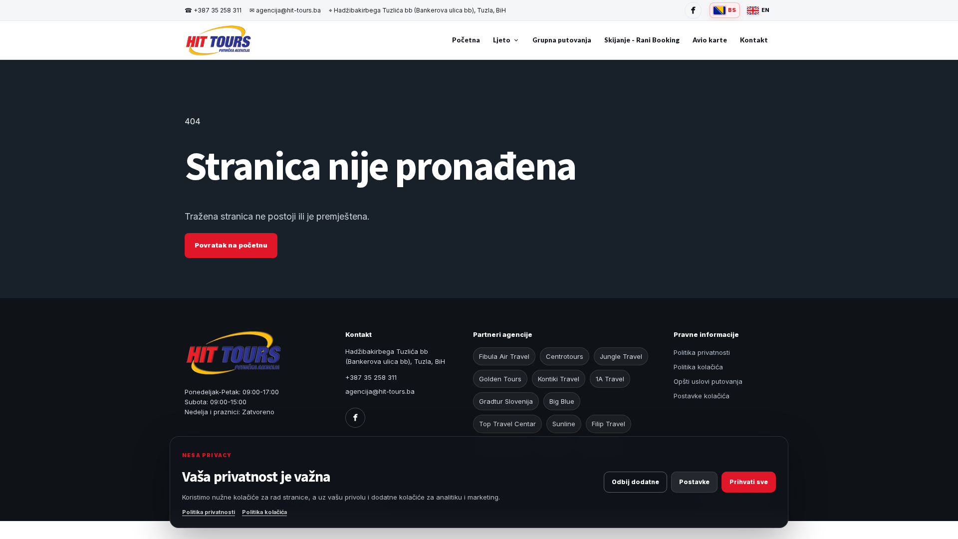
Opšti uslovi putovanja (708, 381)
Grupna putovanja (561, 40)
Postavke (694, 482)
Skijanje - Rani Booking (642, 40)
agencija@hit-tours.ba (285, 10)
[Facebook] (693, 10)
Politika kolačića (698, 367)
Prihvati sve (748, 482)
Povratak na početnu (231, 245)
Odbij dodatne (635, 482)
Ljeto (501, 40)
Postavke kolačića (701, 396)
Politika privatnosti (702, 352)
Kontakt (754, 40)
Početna (466, 40)
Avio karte (710, 40)
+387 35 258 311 (213, 10)
